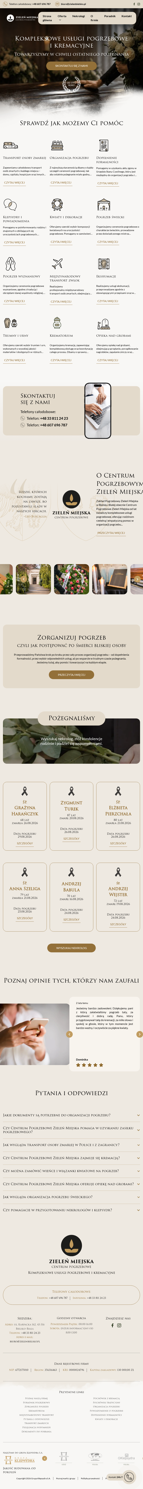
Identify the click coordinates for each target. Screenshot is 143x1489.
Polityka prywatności (90, 1478)
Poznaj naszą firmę (36, 1398)
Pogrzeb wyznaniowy (21, 276)
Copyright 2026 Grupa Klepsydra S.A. (33, 1478)
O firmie (94, 18)
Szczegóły (25, 843)
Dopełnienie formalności (107, 160)
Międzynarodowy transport (36, 1415)
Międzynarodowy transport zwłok (65, 278)
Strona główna (47, 18)
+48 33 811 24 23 (54, 418)
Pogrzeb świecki (110, 217)
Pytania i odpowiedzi (36, 1419)
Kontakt (127, 16)
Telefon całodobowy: (30, 3)
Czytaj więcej (14, 182)
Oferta (62, 16)
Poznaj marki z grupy (65, 1478)
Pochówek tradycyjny (106, 1402)
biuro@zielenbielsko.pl (25, 1341)
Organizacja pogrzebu (69, 158)
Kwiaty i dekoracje (66, 217)
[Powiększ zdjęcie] (33, 579)
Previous (23, 579)
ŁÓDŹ (64, 1465)
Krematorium (61, 336)
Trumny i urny (15, 336)
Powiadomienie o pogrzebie (106, 1411)
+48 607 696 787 (53, 425)
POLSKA (95, 1465)
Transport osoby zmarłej (24, 158)
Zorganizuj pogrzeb (36, 1406)
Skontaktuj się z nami (71, 65)
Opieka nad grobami (113, 336)
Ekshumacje (106, 276)
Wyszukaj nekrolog (71, 948)
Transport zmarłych (36, 1423)
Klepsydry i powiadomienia (16, 219)
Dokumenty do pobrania (36, 1431)
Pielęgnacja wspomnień (36, 1427)
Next (137, 579)
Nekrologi (78, 16)
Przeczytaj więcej (111, 532)
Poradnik (110, 16)
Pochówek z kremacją (106, 1398)
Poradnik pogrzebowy (36, 1402)
